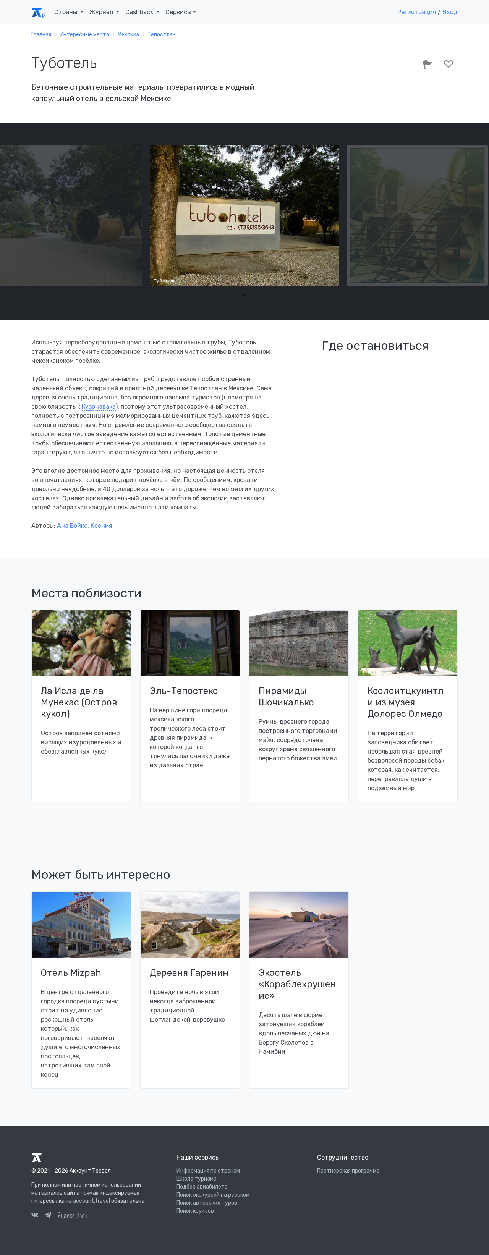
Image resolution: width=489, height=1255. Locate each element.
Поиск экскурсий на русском (212, 1195)
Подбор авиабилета (202, 1187)
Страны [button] (66, 12)
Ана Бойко (72, 525)
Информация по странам (208, 1171)
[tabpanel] (244, 215)
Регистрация (416, 12)
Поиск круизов (195, 1211)
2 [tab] (244, 295)
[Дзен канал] (72, 1215)
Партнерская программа (348, 1171)
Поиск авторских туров (206, 1203)
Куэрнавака (99, 406)
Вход (450, 12)
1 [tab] (233, 295)
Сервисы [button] (178, 12)
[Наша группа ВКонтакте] (34, 1216)
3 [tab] (256, 295)
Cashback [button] (140, 12)
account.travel (91, 1201)
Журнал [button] (102, 12)
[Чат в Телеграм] (47, 1216)
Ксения (101, 525)
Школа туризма (196, 1179)
